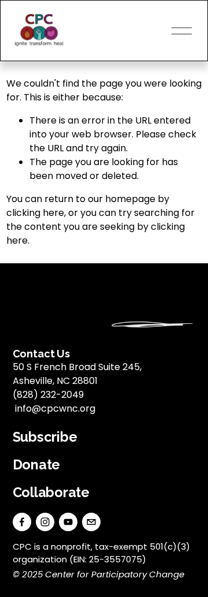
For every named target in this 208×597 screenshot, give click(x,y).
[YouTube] (68, 522)
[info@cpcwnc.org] (91, 522)
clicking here (35, 212)
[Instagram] (45, 522)
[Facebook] (22, 522)
